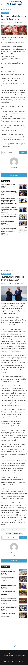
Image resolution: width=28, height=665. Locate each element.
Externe (24, 655)
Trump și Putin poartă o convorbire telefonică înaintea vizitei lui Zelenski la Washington (9, 209)
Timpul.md (5, 22)
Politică (11, 655)
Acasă (3, 9)
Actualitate (9, 9)
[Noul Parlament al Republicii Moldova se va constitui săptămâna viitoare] (23, 217)
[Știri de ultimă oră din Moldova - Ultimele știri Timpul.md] (14, 4)
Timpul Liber (15, 658)
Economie (8, 658)
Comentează (14, 175)
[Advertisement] (14, 252)
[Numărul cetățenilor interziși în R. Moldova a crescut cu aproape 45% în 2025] (23, 193)
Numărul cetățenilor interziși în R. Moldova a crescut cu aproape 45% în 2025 (9, 192)
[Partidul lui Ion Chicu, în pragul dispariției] (23, 223)
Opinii (15, 655)
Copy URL (23, 152)
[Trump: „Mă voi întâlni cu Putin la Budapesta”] (23, 186)
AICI (9, 146)
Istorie (19, 655)
